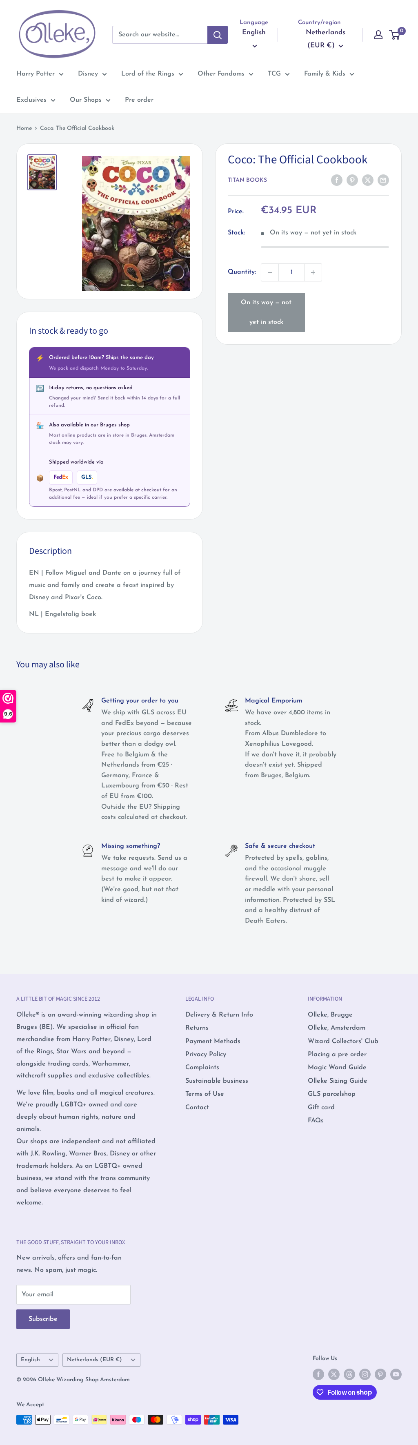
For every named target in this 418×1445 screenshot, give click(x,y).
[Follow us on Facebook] (318, 1374)
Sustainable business (216, 1081)
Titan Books (247, 180)
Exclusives (31, 100)
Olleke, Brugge (330, 1015)
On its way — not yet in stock (266, 312)
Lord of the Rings (147, 74)
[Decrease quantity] (269, 272)
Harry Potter (35, 74)
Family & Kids (324, 74)
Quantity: (242, 272)
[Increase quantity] (313, 272)
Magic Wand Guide (337, 1067)
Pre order (139, 100)
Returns (197, 1028)
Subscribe (43, 1319)
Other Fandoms (221, 74)
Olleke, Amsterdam (336, 1028)
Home (24, 128)
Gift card (321, 1107)
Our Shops (86, 100)
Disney (88, 74)
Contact (197, 1107)
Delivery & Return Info (219, 1015)
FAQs (316, 1120)
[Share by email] (383, 180)
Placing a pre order (337, 1054)
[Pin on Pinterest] (352, 180)
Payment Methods (212, 1041)
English (30, 1359)
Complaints (202, 1067)
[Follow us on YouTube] (396, 1374)
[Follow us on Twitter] (334, 1374)
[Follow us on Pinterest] (380, 1374)
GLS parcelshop (332, 1094)
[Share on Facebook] (336, 180)
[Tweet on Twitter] (368, 180)
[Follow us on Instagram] (365, 1374)
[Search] (217, 35)
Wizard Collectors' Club (343, 1041)
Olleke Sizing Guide (337, 1081)
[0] (395, 35)
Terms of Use (204, 1094)
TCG (274, 74)
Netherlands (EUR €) (94, 1359)
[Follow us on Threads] (349, 1374)
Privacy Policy (205, 1054)
